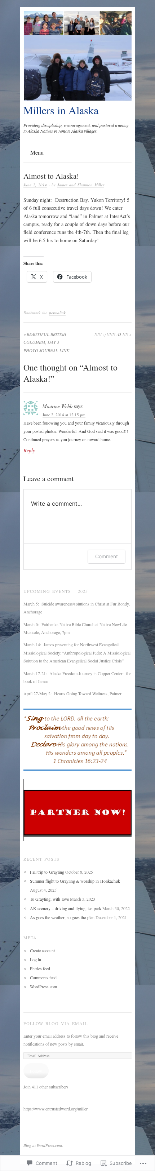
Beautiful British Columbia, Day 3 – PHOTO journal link (46, 342)
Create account (42, 950)
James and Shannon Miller (80, 184)
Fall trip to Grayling (47, 872)
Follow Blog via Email (55, 1023)
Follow (36, 1071)
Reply (29, 450)
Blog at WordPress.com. (43, 1145)
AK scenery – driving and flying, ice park (65, 908)
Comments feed (43, 977)
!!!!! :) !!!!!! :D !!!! (113, 334)
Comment (106, 556)
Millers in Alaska (60, 110)
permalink (57, 312)
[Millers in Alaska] (77, 99)
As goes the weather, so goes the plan (62, 917)
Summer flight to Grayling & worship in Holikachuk (75, 881)
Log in (35, 959)
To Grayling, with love (49, 899)
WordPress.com (43, 986)
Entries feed (40, 968)
